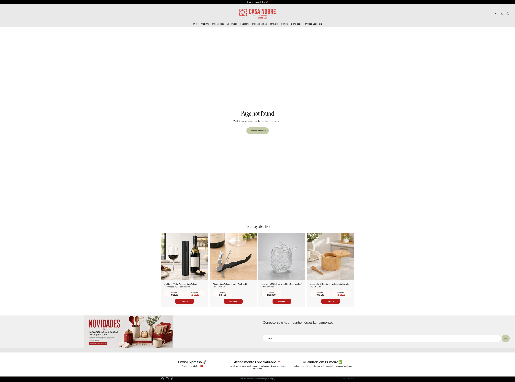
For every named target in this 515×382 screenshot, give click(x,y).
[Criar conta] (506, 338)
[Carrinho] (508, 14)
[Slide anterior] (165, 256)
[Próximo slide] (204, 256)
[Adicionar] (203, 275)
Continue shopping (258, 130)
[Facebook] (162, 378)
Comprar (184, 301)
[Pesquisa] (496, 14)
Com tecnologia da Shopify (265, 379)
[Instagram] (167, 378)
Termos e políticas (347, 379)
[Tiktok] (172, 378)
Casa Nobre (250, 379)
